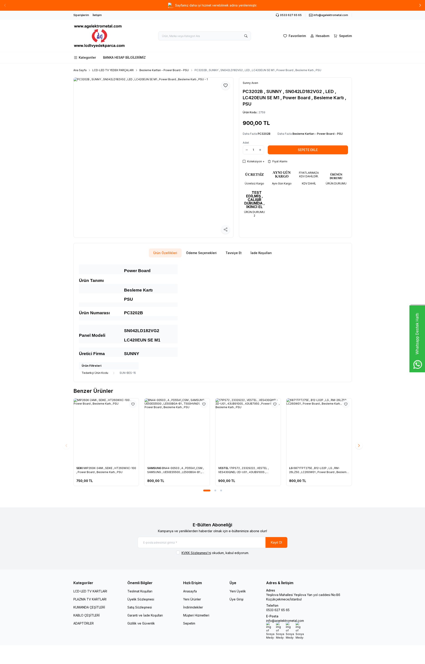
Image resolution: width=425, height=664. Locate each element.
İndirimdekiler (193, 607)
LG (291, 468)
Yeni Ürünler (192, 599)
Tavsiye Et (234, 253)
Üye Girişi (236, 599)
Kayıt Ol (276, 542)
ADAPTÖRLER (83, 623)
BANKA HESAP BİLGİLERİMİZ (124, 57)
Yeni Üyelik (238, 591)
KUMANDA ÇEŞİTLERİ (89, 607)
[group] (153, 157)
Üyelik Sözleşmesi (140, 599)
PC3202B (264, 133)
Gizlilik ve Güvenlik (141, 623)
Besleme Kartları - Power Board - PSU (164, 70)
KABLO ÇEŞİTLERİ (86, 615)
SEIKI (80, 468)
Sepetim (189, 623)
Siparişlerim (81, 15)
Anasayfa (190, 591)
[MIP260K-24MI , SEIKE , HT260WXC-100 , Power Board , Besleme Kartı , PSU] (106, 430)
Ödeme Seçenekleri (201, 253)
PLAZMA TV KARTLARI (89, 599)
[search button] (246, 35)
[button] (420, 5)
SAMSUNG (154, 468)
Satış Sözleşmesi (139, 607)
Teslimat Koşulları (139, 591)
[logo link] (100, 35)
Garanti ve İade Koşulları (145, 615)
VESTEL (223, 468)
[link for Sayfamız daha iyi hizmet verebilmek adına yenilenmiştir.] (212, 5)
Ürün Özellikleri (165, 253)
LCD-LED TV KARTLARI (90, 591)
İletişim (97, 15)
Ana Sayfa (80, 70)
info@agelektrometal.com (285, 621)
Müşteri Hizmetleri (196, 615)
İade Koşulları (261, 253)
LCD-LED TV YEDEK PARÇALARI (113, 70)
